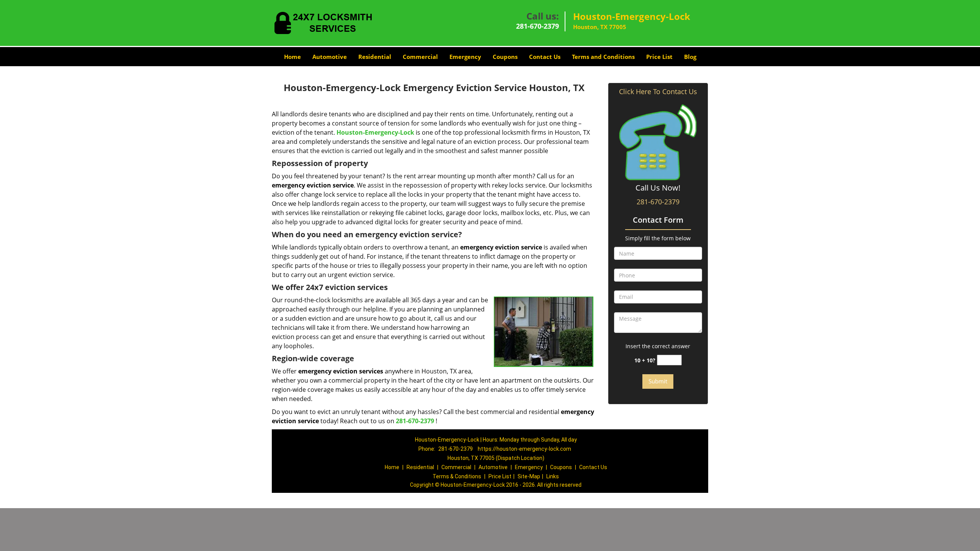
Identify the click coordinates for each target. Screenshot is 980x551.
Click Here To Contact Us (658, 91)
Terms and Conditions (603, 56)
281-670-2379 (537, 26)
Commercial (420, 56)
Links (552, 476)
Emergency (465, 56)
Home (292, 56)
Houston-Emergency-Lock (375, 132)
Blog (690, 56)
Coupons (505, 56)
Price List (659, 56)
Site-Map (529, 476)
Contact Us (544, 56)
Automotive (329, 56)
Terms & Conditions (457, 476)
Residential (374, 56)
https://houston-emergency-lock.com (524, 449)
